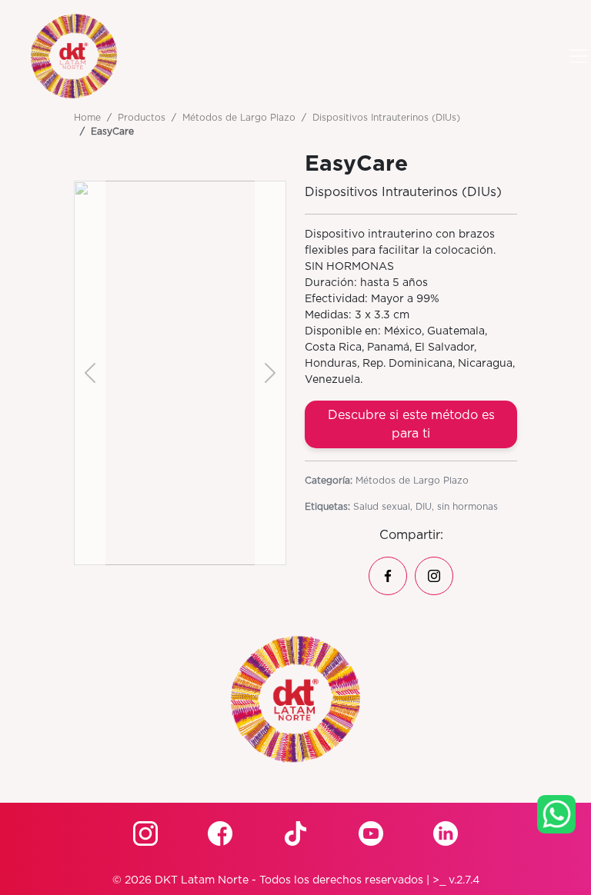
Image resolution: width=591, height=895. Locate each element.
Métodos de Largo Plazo (239, 117)
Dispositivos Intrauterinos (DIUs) (386, 117)
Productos (141, 117)
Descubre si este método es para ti (411, 424)
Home (87, 117)
